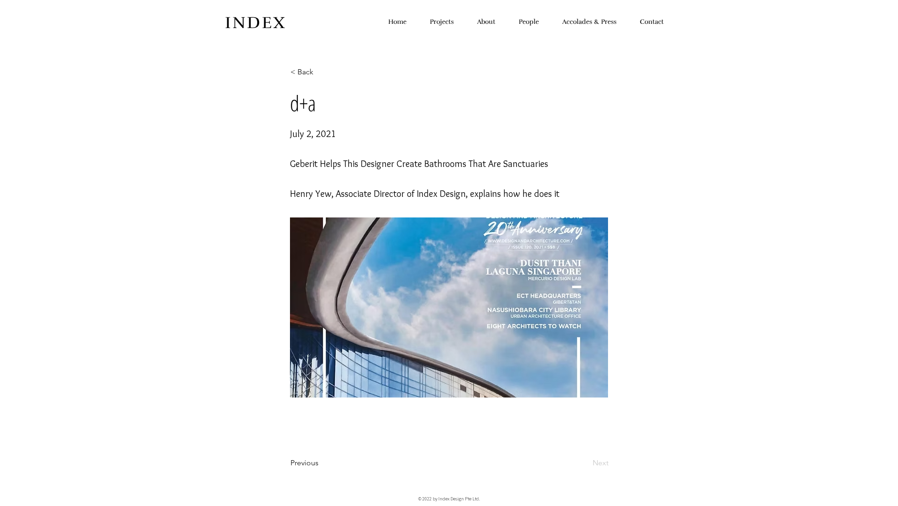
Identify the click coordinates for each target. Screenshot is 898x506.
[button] (321, 72)
